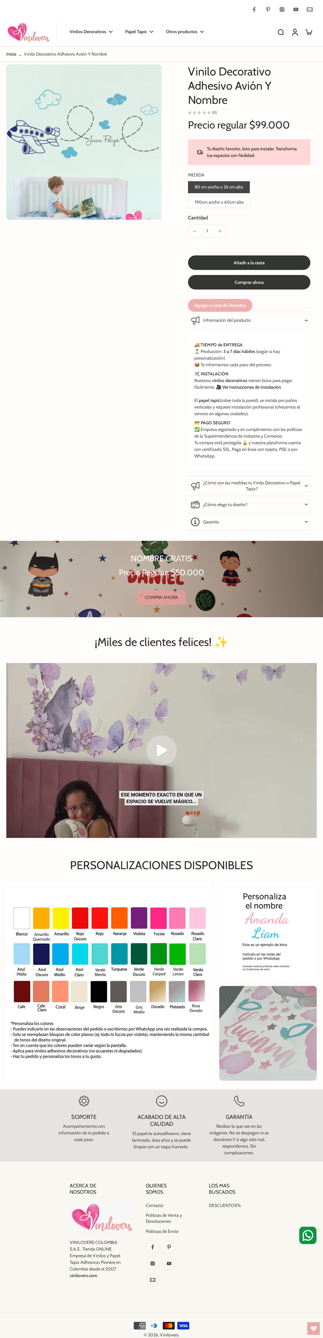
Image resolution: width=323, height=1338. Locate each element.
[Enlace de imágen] (268, 929)
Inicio (11, 54)
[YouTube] (296, 9)
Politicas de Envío (162, 1231)
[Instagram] (282, 9)
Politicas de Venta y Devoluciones (164, 1218)
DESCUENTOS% (225, 1205)
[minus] (194, 231)
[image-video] (161, 750)
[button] (249, 262)
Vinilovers (169, 1335)
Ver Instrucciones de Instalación (251, 387)
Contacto (154, 1205)
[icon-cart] (308, 32)
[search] (281, 32)
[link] (161, 597)
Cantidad (198, 218)
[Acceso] (295, 32)
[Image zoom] (84, 142)
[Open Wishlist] (313, 1328)
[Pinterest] (268, 9)
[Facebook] (254, 9)
